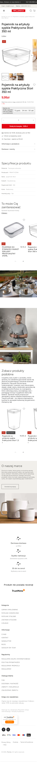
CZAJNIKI (5, 623)
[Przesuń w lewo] (17, 261)
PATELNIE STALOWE (9, 616)
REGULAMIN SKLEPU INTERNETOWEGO (16, 659)
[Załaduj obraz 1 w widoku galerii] (5, 76)
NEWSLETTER (6, 641)
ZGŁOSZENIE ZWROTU (10, 690)
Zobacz (4, 213)
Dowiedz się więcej (10, 486)
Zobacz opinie (9, 721)
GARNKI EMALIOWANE (10, 610)
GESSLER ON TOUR (9, 648)
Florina (3, 16)
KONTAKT (5, 638)
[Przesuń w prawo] (31, 55)
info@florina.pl (10, 6)
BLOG (4, 644)
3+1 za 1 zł (9, 16)
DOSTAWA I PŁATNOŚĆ (10, 684)
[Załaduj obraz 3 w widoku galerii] (20, 76)
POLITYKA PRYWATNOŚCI (11, 662)
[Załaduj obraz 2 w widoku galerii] (12, 76)
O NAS (4, 634)
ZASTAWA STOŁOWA (9, 620)
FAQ (3, 680)
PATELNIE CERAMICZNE (10, 613)
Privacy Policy (6, 742)
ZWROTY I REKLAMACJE (10, 687)
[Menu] (3, 10)
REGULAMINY (6, 669)
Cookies (15, 742)
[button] (30, 10)
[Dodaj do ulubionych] (34, 85)
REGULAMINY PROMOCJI (11, 666)
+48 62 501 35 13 (26, 6)
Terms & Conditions (26, 742)
